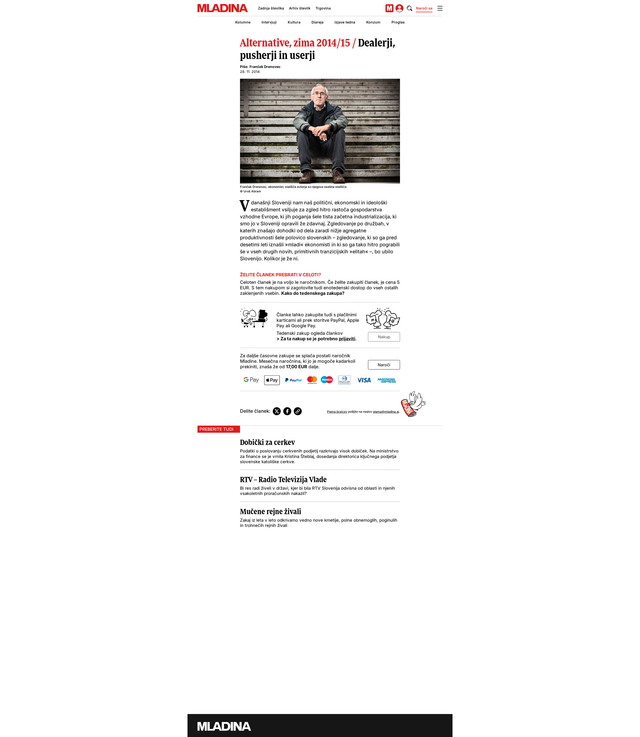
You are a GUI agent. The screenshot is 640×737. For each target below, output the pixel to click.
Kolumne (242, 22)
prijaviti (347, 338)
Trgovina (323, 8)
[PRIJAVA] (400, 8)
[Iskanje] (410, 8)
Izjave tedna (344, 22)
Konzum (373, 22)
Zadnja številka (271, 8)
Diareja (318, 22)
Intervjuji (269, 22)
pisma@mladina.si (386, 411)
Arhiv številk (299, 8)
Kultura (294, 22)
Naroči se (424, 8)
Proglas (398, 22)
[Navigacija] (440, 8)
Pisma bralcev (337, 411)
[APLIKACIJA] (390, 8)
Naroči (384, 364)
